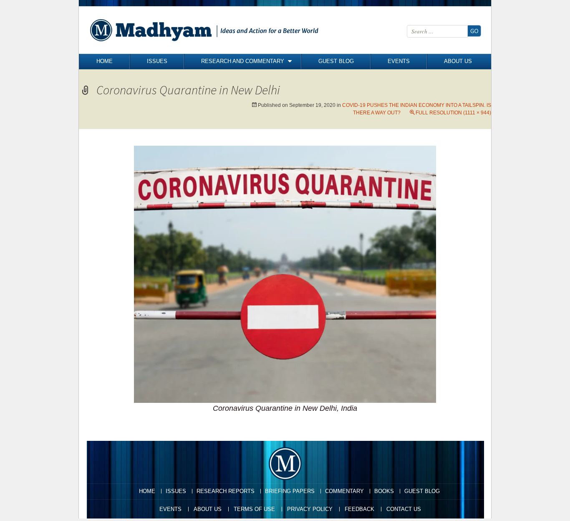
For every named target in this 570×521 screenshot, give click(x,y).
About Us (458, 61)
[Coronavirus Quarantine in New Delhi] (285, 274)
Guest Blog (336, 61)
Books (384, 491)
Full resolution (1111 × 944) (453, 113)
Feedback (359, 509)
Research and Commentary (242, 61)
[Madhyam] (206, 30)
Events (399, 61)
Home (104, 61)
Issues (157, 61)
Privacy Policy (310, 509)
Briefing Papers (290, 491)
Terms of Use (254, 509)
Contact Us (403, 509)
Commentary (344, 491)
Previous (97, 178)
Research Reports (226, 491)
